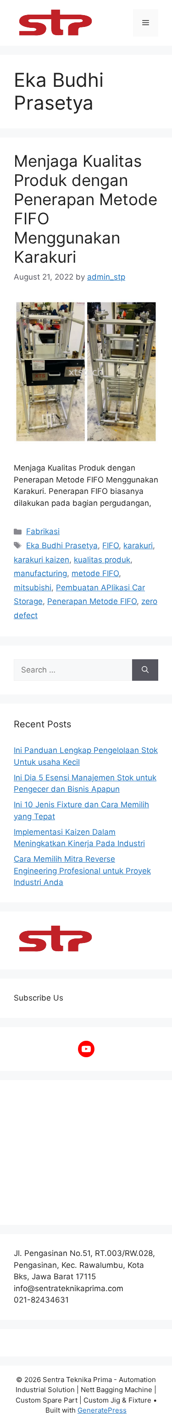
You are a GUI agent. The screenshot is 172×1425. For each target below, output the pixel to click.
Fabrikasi (43, 531)
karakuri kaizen (41, 559)
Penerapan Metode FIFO (92, 601)
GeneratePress (102, 1410)
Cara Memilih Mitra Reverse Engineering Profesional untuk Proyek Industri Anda (82, 870)
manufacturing (40, 573)
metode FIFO (95, 573)
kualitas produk (102, 559)
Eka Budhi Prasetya (62, 545)
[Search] (145, 670)
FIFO (110, 545)
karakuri (138, 545)
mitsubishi (32, 587)
